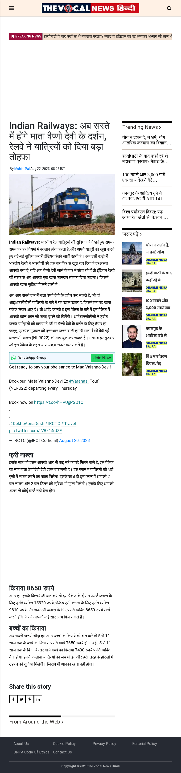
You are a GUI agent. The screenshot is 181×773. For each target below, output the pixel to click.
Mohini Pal (22, 169)
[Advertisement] (90, 77)
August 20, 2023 (74, 440)
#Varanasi (79, 381)
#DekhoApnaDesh (27, 423)
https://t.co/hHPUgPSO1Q (58, 402)
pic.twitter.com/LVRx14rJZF (35, 430)
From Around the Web (34, 722)
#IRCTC (52, 423)
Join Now (102, 357)
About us (21, 743)
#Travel (68, 423)
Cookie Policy (64, 743)
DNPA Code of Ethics (31, 752)
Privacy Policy (104, 743)
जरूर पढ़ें (130, 234)
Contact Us (62, 752)
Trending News (140, 127)
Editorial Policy (144, 743)
